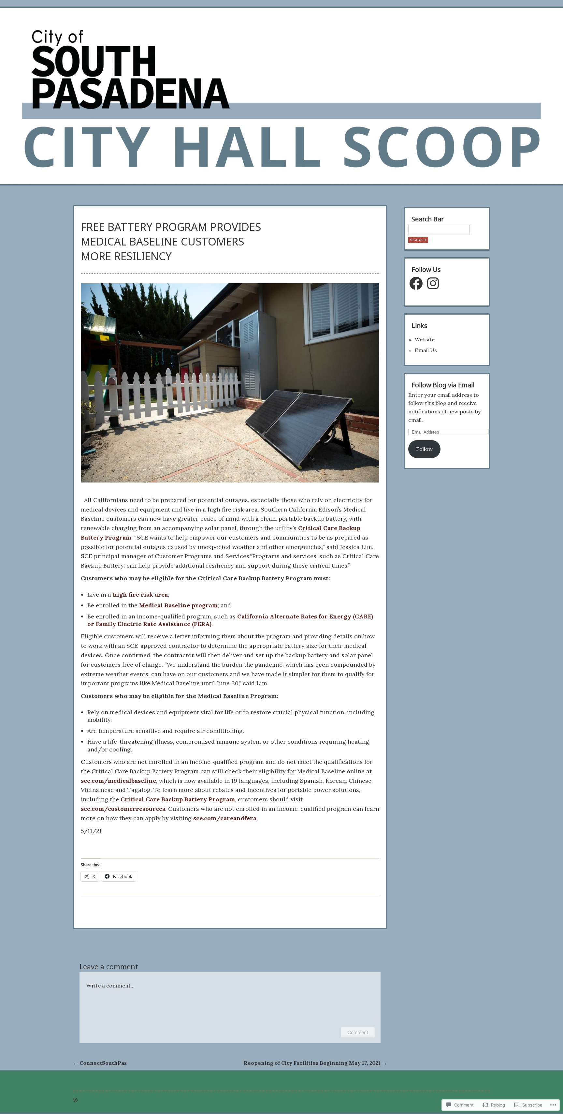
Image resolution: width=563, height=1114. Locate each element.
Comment (358, 1032)
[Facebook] (416, 283)
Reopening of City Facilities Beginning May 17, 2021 (315, 1063)
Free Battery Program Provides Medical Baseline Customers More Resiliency (171, 241)
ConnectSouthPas (100, 1063)
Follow (424, 449)
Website (425, 339)
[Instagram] (433, 283)
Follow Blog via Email (442, 384)
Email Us (426, 350)
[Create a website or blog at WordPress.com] (75, 1100)
